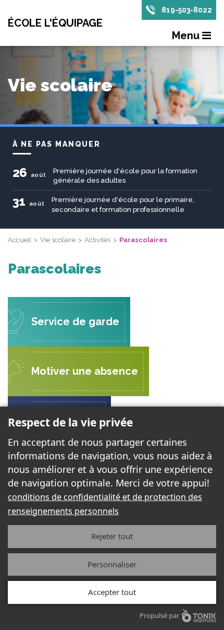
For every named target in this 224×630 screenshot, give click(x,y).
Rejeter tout (112, 536)
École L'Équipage (55, 23)
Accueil (19, 240)
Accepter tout (112, 592)
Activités (97, 240)
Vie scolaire (58, 240)
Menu (187, 35)
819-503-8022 (186, 10)
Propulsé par (159, 615)
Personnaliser (112, 564)
